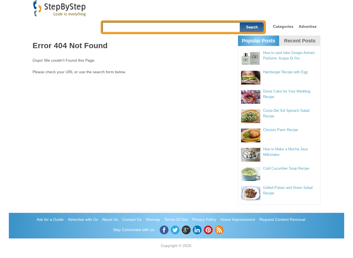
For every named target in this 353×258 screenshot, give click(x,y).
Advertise (308, 26)
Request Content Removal (282, 219)
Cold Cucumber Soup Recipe (286, 168)
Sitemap (153, 219)
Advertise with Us (83, 219)
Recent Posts (299, 41)
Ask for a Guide (50, 219)
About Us (110, 219)
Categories (283, 26)
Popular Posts (258, 41)
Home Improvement (237, 219)
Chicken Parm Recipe (280, 130)
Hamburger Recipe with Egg (285, 72)
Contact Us (131, 219)
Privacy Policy (204, 219)
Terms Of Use (176, 219)
